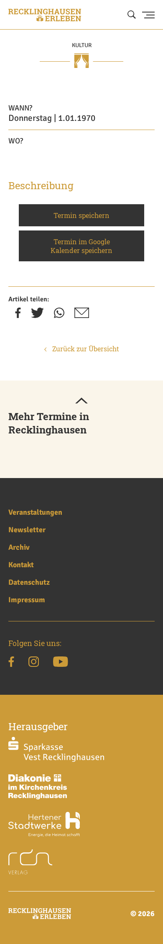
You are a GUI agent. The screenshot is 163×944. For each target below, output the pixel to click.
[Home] (44, 15)
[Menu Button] (148, 15)
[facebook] (18, 315)
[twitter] (37, 315)
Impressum (26, 599)
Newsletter (27, 529)
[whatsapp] (59, 315)
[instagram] (33, 663)
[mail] (81, 315)
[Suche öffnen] (131, 15)
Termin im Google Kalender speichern (81, 246)
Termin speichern (81, 215)
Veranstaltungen (35, 512)
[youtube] (60, 663)
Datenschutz (29, 582)
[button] (81, 401)
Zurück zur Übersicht (85, 348)
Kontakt (21, 564)
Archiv (19, 547)
